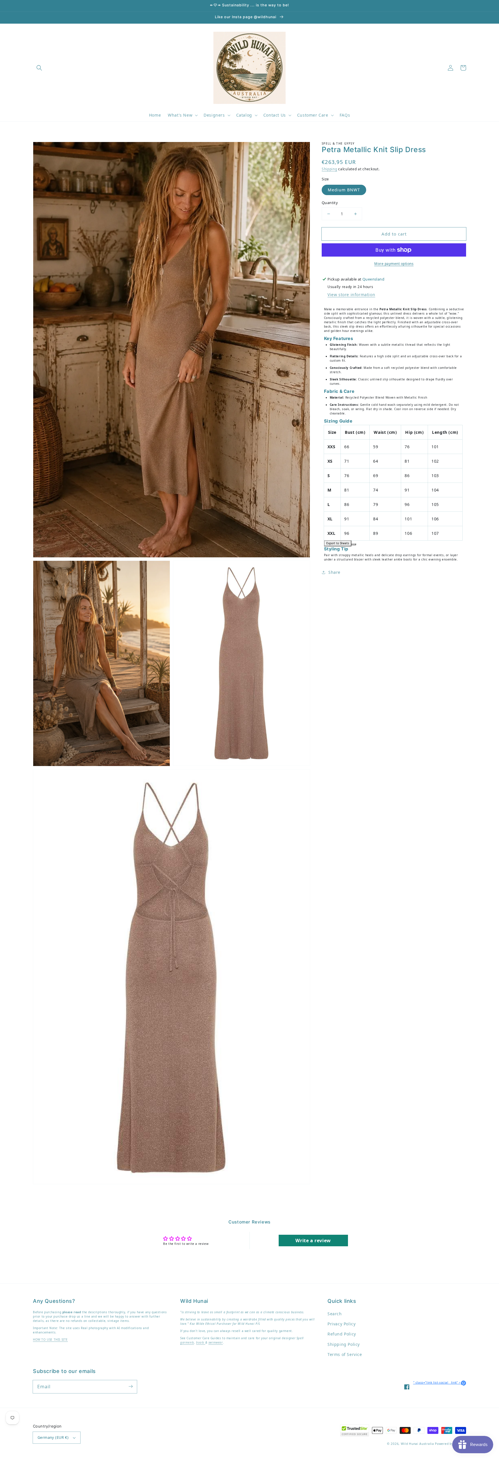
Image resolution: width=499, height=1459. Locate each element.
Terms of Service (344, 1354)
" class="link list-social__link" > (439, 1382)
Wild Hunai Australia (417, 1444)
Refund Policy (341, 1334)
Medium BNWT (344, 190)
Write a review (313, 1240)
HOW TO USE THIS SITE (50, 1339)
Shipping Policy (343, 1344)
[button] (39, 67)
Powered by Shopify (450, 1444)
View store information (351, 294)
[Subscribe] (130, 1386)
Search (334, 1313)
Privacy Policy (341, 1324)
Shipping (329, 169)
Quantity (330, 202)
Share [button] (334, 572)
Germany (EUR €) (53, 1437)
